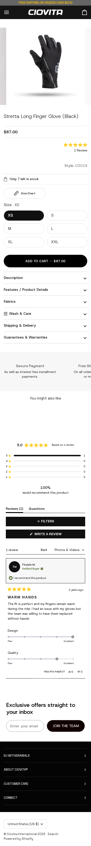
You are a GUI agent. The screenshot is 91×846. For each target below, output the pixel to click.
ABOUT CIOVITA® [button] (16, 770)
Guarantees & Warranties (25, 337)
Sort (44, 550)
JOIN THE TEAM (66, 725)
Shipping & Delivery (20, 325)
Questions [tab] (37, 509)
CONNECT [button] (11, 798)
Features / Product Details (26, 289)
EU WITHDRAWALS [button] (17, 756)
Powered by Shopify (18, 839)
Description (13, 277)
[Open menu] (11, 12)
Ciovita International (22, 834)
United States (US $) (23, 824)
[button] (75, 148)
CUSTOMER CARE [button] (16, 784)
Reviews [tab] (14, 509)
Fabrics (10, 301)
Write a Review (55, 535)
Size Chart (28, 193)
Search (53, 834)
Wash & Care (20, 313)
